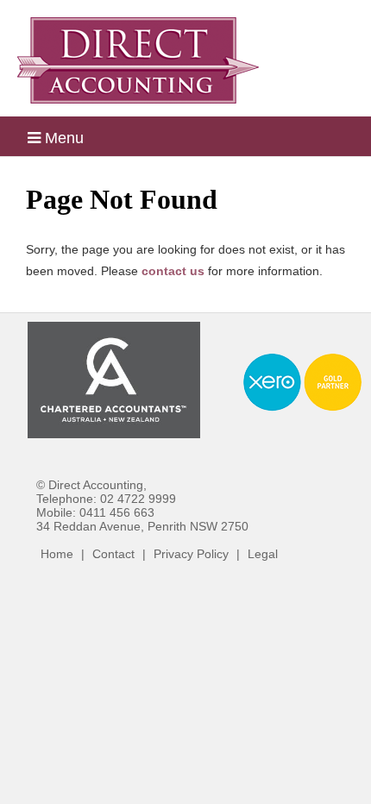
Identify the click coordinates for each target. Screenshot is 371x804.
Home (57, 554)
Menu (62, 138)
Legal (263, 554)
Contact (113, 554)
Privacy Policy (191, 554)
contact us (172, 271)
